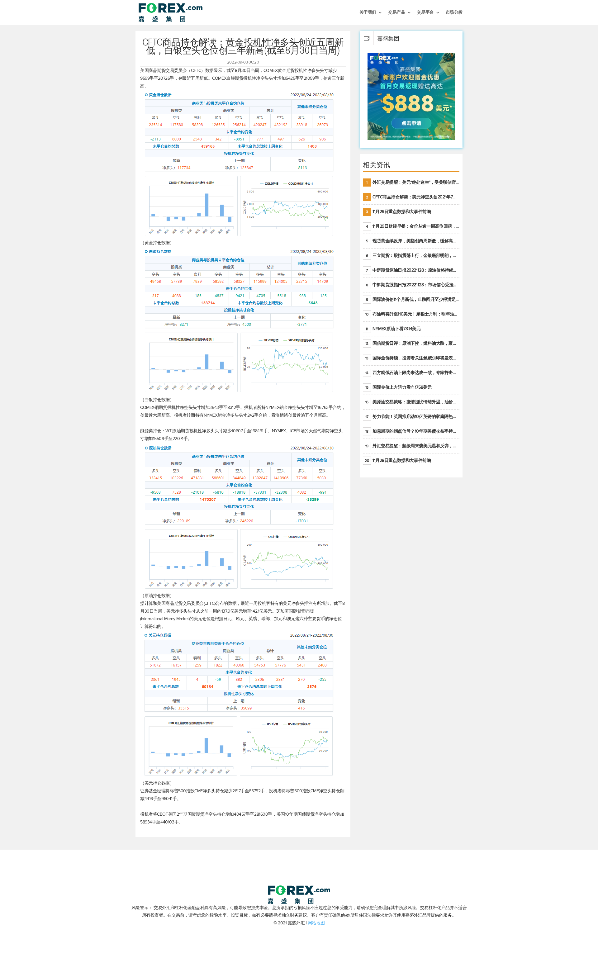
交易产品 (396, 12)
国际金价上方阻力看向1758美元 (398, 387)
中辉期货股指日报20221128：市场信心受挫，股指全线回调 (412, 284)
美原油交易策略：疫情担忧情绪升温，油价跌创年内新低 (412, 402)
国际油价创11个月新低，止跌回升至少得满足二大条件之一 (412, 299)
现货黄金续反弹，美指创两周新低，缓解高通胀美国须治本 (412, 241)
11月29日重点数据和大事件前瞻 (398, 211)
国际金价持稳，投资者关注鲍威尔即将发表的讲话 (412, 358)
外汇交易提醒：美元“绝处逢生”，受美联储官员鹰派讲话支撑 (412, 182)
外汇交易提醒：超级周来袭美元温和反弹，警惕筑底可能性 (412, 445)
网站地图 (316, 923)
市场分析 (454, 12)
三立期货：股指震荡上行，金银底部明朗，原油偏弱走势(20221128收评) (412, 255)
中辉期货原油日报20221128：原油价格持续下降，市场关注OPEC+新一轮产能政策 (412, 270)
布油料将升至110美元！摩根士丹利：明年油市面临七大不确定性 (412, 314)
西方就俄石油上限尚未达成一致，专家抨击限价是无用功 (412, 372)
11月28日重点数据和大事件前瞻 (398, 460)
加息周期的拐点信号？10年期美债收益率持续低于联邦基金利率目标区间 (412, 431)
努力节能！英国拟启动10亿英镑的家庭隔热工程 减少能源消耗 (412, 416)
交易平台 (425, 12)
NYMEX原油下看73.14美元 (393, 328)
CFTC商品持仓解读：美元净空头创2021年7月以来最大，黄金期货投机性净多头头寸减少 (412, 197)
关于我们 (367, 12)
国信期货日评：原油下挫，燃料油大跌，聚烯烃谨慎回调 (412, 343)
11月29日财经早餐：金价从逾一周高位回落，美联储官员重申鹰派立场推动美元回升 (412, 226)
